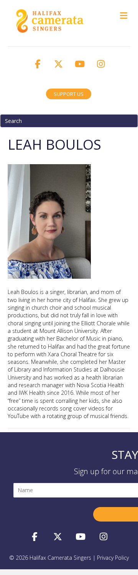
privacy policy (113, 557)
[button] (37, 63)
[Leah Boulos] (49, 221)
